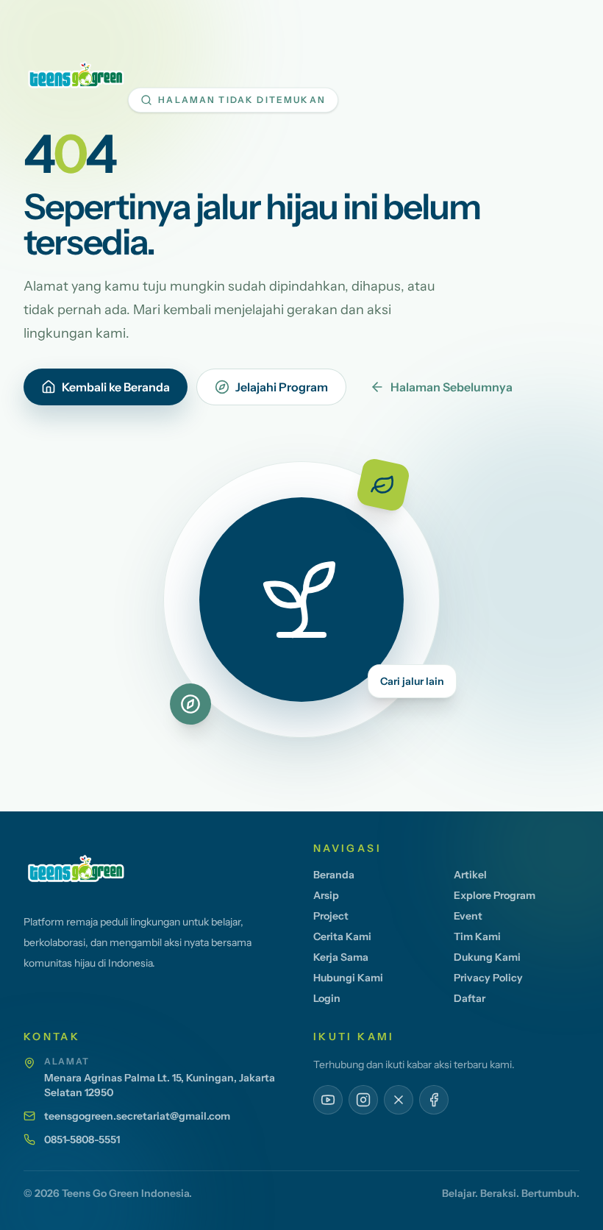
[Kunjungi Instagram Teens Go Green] (363, 1100)
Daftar (469, 998)
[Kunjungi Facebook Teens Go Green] (434, 1100)
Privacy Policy (488, 977)
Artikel (470, 874)
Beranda (333, 874)
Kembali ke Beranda (116, 387)
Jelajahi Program (281, 387)
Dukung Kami (487, 957)
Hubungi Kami (348, 977)
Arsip (326, 895)
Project (331, 915)
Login (326, 998)
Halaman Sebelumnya (451, 387)
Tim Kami (477, 936)
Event (468, 915)
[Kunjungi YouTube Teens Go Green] (328, 1100)
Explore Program (494, 895)
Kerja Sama (340, 957)
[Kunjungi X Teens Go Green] (398, 1100)
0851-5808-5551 (82, 1139)
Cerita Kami (342, 936)
